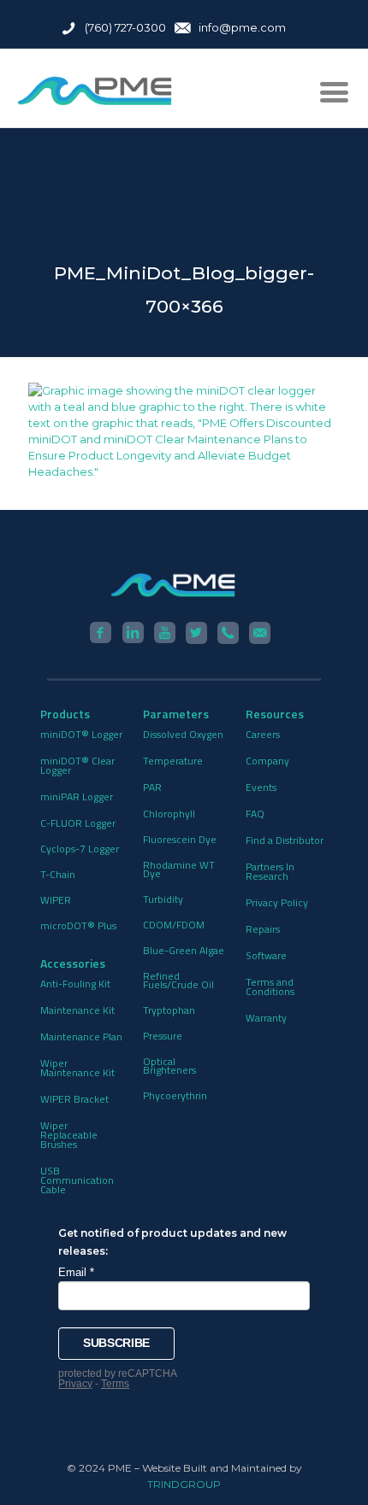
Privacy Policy (277, 902)
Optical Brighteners (169, 1065)
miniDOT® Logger (81, 734)
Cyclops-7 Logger (79, 848)
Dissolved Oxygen (183, 734)
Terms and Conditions (270, 986)
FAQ (255, 813)
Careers (263, 734)
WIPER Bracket (74, 1099)
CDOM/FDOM (174, 924)
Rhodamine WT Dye (179, 869)
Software (266, 955)
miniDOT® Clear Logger (77, 765)
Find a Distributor (284, 840)
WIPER (55, 900)
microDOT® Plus (78, 925)
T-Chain (57, 874)
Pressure (162, 1036)
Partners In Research (270, 871)
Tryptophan (169, 1010)
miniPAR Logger (76, 796)
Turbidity (163, 899)
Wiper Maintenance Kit (77, 1067)
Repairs (263, 929)
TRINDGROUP (184, 1484)
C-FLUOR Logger (78, 823)
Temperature (173, 760)
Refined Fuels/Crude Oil (178, 980)
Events (261, 787)
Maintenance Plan (81, 1036)
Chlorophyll (169, 813)
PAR (152, 787)
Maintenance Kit (77, 1010)
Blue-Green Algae (183, 950)
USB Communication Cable (77, 1180)
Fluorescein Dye (180, 839)
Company (267, 760)
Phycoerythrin (175, 1095)
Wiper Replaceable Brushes (69, 1134)
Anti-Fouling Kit (75, 983)
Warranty (266, 1018)
